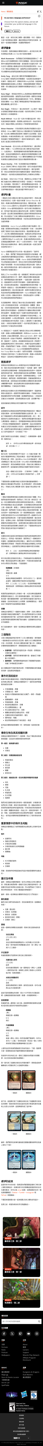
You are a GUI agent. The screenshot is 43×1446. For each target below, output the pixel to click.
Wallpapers (6, 1355)
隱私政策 (21, 1422)
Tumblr (22, 1192)
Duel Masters (28, 1375)
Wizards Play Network (31, 1355)
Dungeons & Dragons (31, 1372)
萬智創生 (10, 11)
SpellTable (5, 1385)
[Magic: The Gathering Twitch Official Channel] (20, 1333)
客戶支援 (21, 1425)
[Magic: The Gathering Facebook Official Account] (4, 1333)
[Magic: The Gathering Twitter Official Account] (12, 1333)
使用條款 (21, 1415)
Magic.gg (5, 1375)
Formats (5, 1347)
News (3, 11)
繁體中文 (8, 31)
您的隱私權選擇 (21, 1434)
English (16, 31)
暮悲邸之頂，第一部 (21, 1273)
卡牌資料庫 (6, 1380)
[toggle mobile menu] (3, 2)
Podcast (5, 1352)
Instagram (30, 1192)
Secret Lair (6, 1382)
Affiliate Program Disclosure (29, 1359)
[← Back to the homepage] (21, 2)
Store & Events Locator (10, 1377)
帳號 (24, 1347)
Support (26, 1352)
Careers (26, 1350)
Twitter (15, 1192)
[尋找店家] (39, 1321)
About (25, 1344)
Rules (4, 1350)
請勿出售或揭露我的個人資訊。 (21, 1431)
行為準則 (21, 1418)
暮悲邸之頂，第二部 (21, 1242)
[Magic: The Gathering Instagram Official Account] (36, 1333)
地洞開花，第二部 (21, 1304)
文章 (3, 1344)
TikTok (3, 1195)
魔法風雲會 (6, 1372)
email (20, 1190)
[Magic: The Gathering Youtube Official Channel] (28, 1333)
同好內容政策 (21, 1428)
